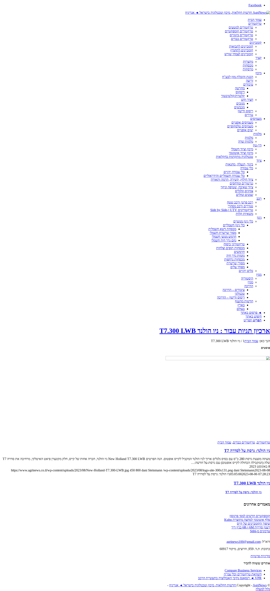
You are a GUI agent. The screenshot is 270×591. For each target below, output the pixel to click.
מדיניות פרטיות (260, 556)
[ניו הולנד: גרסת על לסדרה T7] (218, 398)
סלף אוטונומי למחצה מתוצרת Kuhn (247, 519)
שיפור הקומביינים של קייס (253, 523)
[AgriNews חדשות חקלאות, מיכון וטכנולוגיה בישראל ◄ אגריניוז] (227, 12)
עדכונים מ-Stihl (260, 531)
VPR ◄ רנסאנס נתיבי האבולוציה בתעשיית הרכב (230, 578)
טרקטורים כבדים (244, 442)
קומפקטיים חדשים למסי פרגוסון (250, 516)
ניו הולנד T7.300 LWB (252, 483)
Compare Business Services (243, 570)
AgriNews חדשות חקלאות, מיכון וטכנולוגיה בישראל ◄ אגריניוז (218, 585)
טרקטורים (263, 442)
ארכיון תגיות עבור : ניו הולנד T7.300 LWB (214, 330)
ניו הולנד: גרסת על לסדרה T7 (247, 450)
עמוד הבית (224, 442)
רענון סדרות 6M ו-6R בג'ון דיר (250, 527)
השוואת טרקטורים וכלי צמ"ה (243, 574)
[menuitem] (131, 20)
